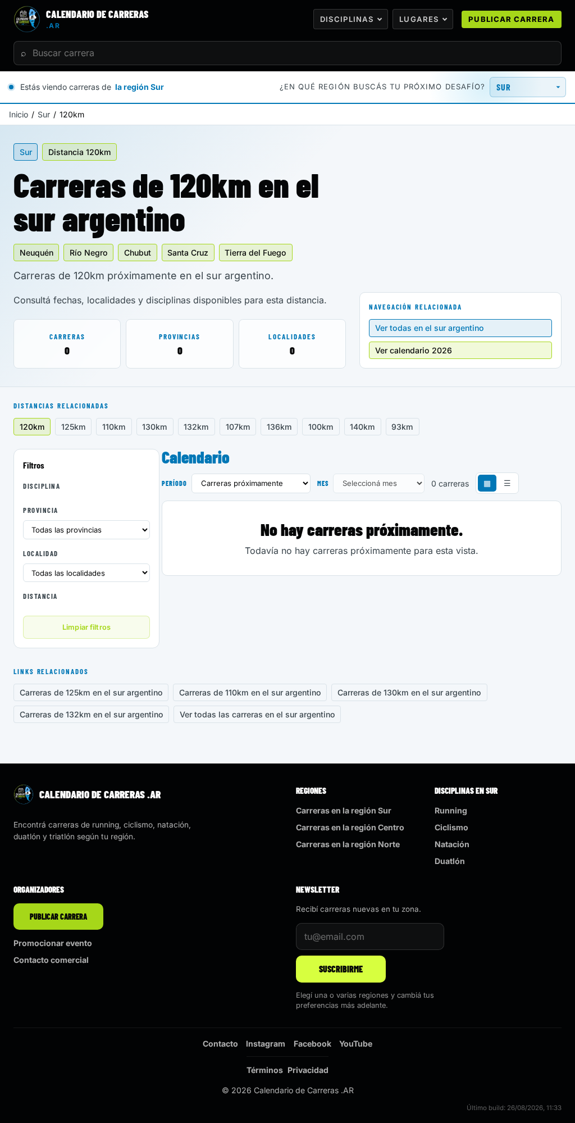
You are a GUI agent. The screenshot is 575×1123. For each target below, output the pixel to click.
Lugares (419, 19)
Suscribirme (341, 968)
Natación (452, 844)
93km (402, 426)
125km (73, 426)
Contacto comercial (51, 960)
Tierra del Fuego (255, 252)
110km (114, 426)
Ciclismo (451, 827)
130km (154, 426)
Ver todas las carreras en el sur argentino (257, 714)
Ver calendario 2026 (413, 350)
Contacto (220, 1043)
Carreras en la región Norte (348, 844)
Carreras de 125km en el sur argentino (91, 692)
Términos (265, 1070)
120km (32, 426)
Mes (322, 483)
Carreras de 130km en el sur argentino (409, 692)
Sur (44, 114)
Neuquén (36, 252)
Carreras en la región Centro (350, 827)
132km (196, 426)
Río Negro (89, 252)
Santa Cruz (187, 252)
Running (451, 810)
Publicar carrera (511, 19)
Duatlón (450, 861)
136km (279, 426)
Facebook (312, 1043)
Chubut (137, 252)
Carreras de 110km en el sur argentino (250, 692)
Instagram (265, 1043)
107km (238, 426)
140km (362, 426)
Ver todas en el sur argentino (429, 328)
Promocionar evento (52, 943)
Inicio (18, 114)
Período (174, 483)
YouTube (355, 1043)
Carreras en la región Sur (343, 810)
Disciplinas (347, 19)
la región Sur (139, 87)
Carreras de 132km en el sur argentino (91, 714)
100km (321, 426)
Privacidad (308, 1070)
